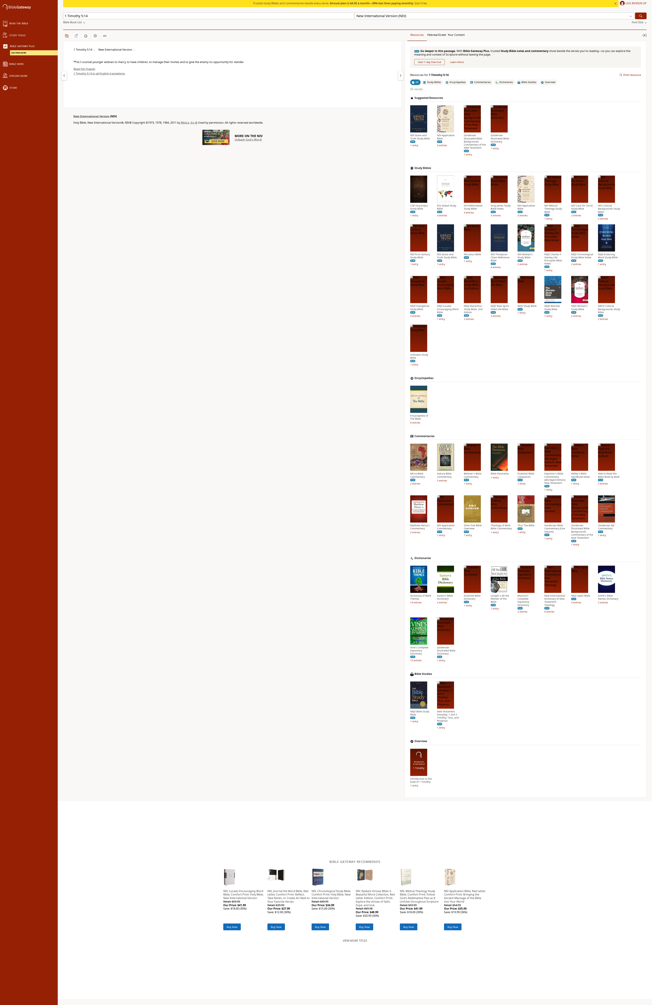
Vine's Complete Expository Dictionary (419, 650)
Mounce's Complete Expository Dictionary (523, 600)
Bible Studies (423, 674)
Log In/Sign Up (636, 3)
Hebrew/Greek (436, 35)
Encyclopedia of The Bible (419, 417)
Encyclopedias (423, 378)
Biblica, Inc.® (189, 122)
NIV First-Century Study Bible (420, 256)
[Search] (641, 16)
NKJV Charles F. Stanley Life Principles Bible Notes (553, 259)
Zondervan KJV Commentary (606, 527)
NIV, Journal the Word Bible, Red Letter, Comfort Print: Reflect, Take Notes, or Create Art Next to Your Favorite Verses (288, 896)
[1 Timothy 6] (400, 75)
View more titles (355, 941)
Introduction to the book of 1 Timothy (421, 780)
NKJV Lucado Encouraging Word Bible (447, 309)
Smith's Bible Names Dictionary (608, 597)
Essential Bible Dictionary (472, 597)
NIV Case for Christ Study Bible (582, 207)
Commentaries (424, 436)
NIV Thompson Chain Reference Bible (500, 257)
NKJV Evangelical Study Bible (419, 307)
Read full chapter (84, 69)
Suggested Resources (428, 98)
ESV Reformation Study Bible (473, 207)
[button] (633, 3)
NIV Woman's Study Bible (525, 256)
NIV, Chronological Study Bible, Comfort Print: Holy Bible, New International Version (331, 894)
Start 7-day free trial (429, 62)
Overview (420, 741)
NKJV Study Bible (527, 306)
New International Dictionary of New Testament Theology (554, 600)
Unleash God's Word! (248, 139)
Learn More (457, 62)
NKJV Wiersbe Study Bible (552, 307)
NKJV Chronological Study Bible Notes (582, 256)
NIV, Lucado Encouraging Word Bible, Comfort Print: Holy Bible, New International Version (243, 894)
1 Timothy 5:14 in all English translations (99, 73)
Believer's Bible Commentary (472, 475)
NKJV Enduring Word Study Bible (608, 256)
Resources (417, 35)
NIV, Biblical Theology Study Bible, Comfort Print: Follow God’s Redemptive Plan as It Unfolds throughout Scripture (419, 896)
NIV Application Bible (446, 137)
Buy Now (232, 927)
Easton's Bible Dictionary (445, 597)
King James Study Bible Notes (501, 207)
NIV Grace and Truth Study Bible (420, 137)
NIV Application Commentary (446, 527)
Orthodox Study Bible (419, 356)
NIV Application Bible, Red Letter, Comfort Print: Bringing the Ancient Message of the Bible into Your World (464, 896)
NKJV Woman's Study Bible (579, 307)
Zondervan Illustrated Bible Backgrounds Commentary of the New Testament (475, 141)
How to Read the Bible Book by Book (608, 475)
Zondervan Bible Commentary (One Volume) (554, 528)
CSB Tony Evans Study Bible (419, 207)
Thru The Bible (526, 525)
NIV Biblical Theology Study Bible (553, 208)
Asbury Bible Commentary (444, 475)
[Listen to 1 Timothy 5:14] (104, 36)
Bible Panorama (500, 473)
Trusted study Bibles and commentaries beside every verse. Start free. (340, 3)
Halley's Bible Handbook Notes (580, 475)
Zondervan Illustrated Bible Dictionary (500, 138)
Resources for (429, 75)
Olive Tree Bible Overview (473, 527)
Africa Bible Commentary (417, 475)
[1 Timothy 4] (64, 75)
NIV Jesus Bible (472, 254)
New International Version (91, 116)
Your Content (456, 35)
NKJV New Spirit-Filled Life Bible (500, 307)
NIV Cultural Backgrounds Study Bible (609, 208)
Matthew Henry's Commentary (420, 527)
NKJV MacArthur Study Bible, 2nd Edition (473, 309)
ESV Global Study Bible (446, 207)
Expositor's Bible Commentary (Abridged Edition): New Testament (555, 478)
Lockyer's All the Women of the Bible (500, 598)
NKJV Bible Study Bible (419, 713)
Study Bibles (422, 168)
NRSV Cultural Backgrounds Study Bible (609, 309)
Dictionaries (422, 558)
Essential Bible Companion (526, 475)
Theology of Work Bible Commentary (501, 527)
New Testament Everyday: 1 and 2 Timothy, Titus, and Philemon (448, 716)
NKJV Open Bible (580, 595)
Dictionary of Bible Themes (420, 597)
